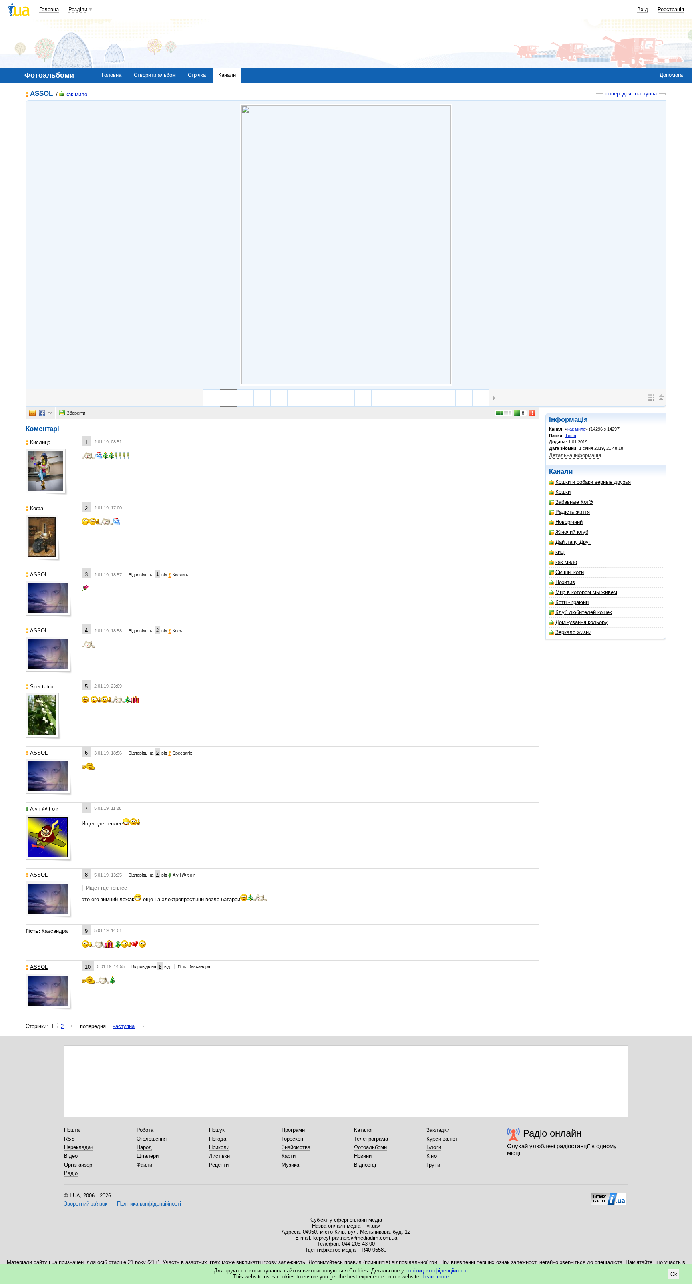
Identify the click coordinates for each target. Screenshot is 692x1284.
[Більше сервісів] (50, 413)
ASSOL (41, 94)
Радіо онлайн (552, 1133)
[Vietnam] (262, 398)
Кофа (36, 508)
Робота (145, 1130)
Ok (673, 1274)
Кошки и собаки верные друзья (593, 482)
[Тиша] (346, 245)
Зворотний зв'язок (85, 1204)
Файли (144, 1165)
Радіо (71, 1173)
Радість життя (572, 512)
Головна (49, 9)
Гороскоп (292, 1139)
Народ (144, 1147)
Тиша (570, 435)
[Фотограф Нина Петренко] (396, 398)
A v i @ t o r (44, 809)
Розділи (77, 9)
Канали (227, 75)
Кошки (563, 492)
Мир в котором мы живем (586, 592)
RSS (69, 1139)
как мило (76, 94)
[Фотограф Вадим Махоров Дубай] (329, 398)
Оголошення (152, 1139)
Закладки (437, 1130)
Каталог (363, 1130)
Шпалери (148, 1156)
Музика (290, 1165)
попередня (618, 94)
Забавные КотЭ (574, 502)
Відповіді (365, 1165)
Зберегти (76, 413)
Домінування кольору (581, 622)
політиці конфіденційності (437, 1271)
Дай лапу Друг (573, 542)
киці (560, 552)
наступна (646, 94)
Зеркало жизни (573, 632)
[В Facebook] (42, 413)
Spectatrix (42, 687)
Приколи (219, 1147)
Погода (217, 1139)
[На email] (32, 413)
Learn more (435, 1277)
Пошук (217, 1130)
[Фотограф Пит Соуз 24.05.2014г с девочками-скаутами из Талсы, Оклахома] (346, 398)
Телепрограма (371, 1139)
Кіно (431, 1156)
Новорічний (569, 522)
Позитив (565, 582)
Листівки (219, 1156)
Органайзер (78, 1165)
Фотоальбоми (370, 1147)
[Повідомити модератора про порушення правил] (532, 413)
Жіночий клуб (571, 532)
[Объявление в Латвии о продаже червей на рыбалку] (312, 398)
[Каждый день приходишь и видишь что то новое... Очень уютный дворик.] (363, 398)
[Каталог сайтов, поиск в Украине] (608, 1196)
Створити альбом (155, 75)
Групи (433, 1165)
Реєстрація (671, 9)
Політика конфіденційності (149, 1204)
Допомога (671, 75)
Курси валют (442, 1139)
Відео (71, 1156)
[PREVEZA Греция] (413, 398)
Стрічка (197, 75)
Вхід (642, 9)
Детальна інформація (575, 455)
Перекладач (78, 1147)
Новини (363, 1156)
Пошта (72, 1130)
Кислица (40, 442)
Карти (289, 1156)
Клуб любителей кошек (583, 612)
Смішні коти (569, 572)
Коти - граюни (572, 602)
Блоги (433, 1147)
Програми (293, 1130)
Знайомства (296, 1147)
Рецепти (219, 1165)
